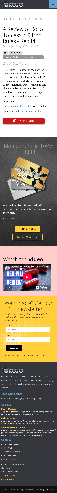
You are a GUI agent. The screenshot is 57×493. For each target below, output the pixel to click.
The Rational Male (30, 111)
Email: (9, 335)
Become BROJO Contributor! (27, 237)
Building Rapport (9, 418)
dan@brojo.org (7, 479)
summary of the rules (19, 106)
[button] (53, 4)
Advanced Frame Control (13, 427)
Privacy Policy (39, 489)
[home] (12, 4)
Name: (9, 325)
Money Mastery (8, 409)
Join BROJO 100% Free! (27, 229)
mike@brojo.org (8, 459)
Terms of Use (50, 489)
